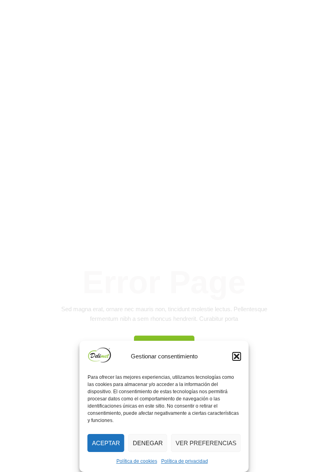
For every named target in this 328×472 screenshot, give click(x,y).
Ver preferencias (206, 443)
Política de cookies (136, 461)
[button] (237, 356)
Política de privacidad (184, 461)
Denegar (148, 443)
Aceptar (106, 443)
